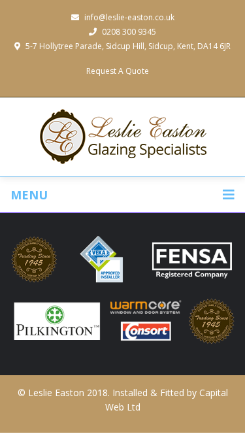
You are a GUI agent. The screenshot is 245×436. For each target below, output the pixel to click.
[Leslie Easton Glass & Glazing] (123, 137)
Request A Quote (117, 70)
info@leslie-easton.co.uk (129, 17)
